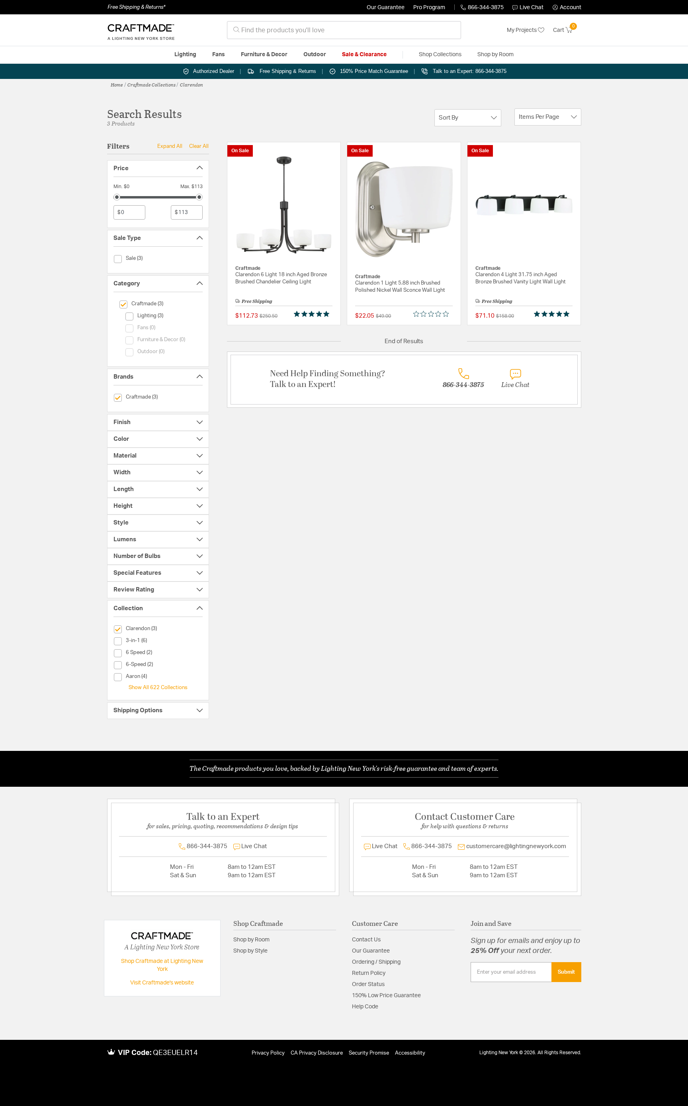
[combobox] (344, 30)
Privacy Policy (268, 1053)
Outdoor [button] (314, 54)
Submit (566, 972)
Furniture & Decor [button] (264, 54)
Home (117, 84)
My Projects (522, 30)
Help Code (365, 1007)
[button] (567, 7)
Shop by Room (251, 940)
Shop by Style (250, 951)
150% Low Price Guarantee (386, 995)
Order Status (368, 984)
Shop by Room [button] (495, 54)
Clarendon (191, 84)
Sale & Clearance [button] (364, 54)
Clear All (199, 146)
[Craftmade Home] (141, 30)
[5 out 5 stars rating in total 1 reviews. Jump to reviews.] (313, 314)
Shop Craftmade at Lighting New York (162, 965)
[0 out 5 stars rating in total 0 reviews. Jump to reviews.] (433, 314)
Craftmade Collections (151, 84)
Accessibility (410, 1053)
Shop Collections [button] (440, 54)
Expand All (169, 146)
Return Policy (368, 973)
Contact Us (366, 940)
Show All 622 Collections (158, 687)
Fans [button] (218, 54)
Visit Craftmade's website (162, 983)
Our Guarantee (386, 7)
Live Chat (531, 7)
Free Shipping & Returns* (136, 7)
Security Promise (369, 1053)
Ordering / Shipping (376, 962)
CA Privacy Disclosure (317, 1053)
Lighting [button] (185, 54)
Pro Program (429, 7)
